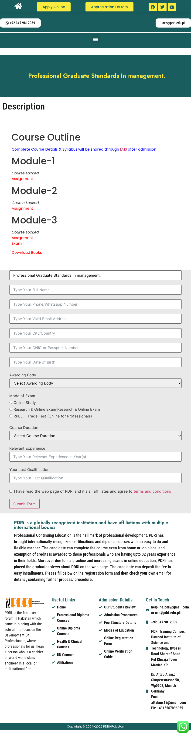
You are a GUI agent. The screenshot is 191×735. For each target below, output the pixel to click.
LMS (123, 149)
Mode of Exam (22, 396)
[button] (95, 39)
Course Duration (23, 427)
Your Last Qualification (29, 469)
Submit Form (24, 504)
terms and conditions (152, 491)
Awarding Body (22, 375)
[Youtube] (172, 7)
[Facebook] (153, 7)
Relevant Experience (27, 448)
